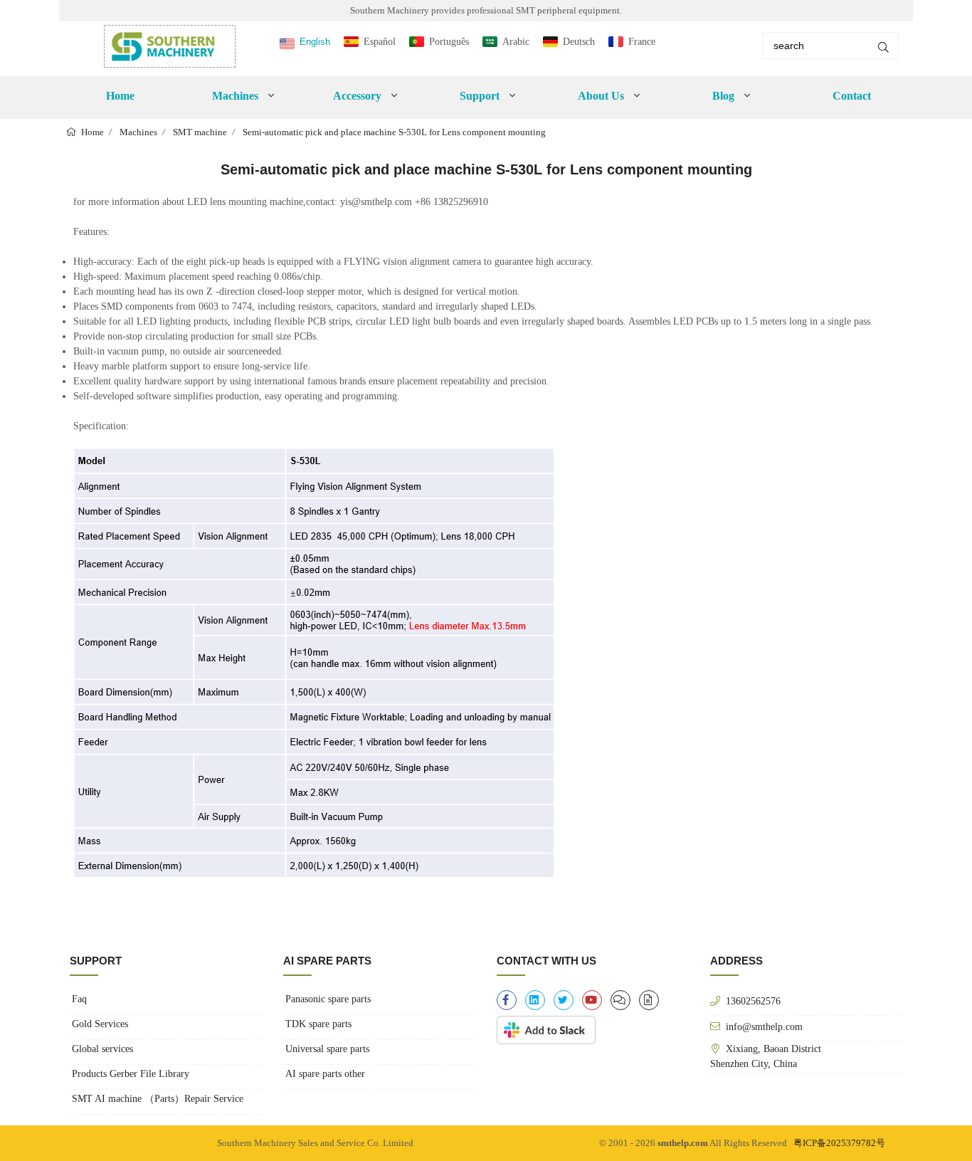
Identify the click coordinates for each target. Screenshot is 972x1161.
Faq (79, 999)
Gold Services (100, 1024)
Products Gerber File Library (130, 1073)
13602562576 (753, 1001)
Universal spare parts (327, 1049)
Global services (102, 1049)
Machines (138, 132)
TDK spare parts (318, 1024)
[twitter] (564, 1000)
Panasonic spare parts (328, 999)
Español (380, 41)
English (315, 41)
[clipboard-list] (620, 1000)
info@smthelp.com (764, 1026)
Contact (852, 96)
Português (449, 41)
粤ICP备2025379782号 (839, 1143)
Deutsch (579, 41)
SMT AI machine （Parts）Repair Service (157, 1098)
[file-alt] (649, 1000)
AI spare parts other (325, 1073)
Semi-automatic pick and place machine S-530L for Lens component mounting (394, 132)
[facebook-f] (507, 1000)
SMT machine (200, 132)
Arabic (515, 41)
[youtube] (592, 1000)
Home (120, 96)
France (641, 41)
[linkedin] (535, 1000)
